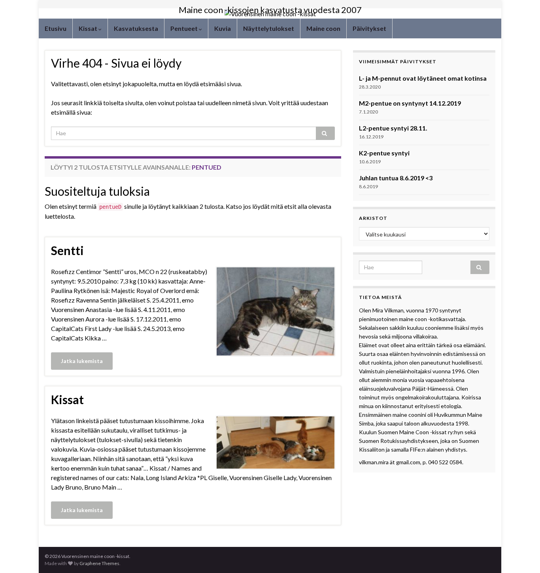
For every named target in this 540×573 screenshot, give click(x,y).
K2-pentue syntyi (384, 153)
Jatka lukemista (82, 360)
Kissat (88, 28)
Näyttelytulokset (268, 28)
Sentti (67, 250)
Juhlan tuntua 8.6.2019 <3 (395, 178)
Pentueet (184, 28)
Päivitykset (369, 28)
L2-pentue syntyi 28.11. (393, 128)
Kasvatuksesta (136, 28)
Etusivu (55, 28)
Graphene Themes (99, 563)
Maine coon (323, 28)
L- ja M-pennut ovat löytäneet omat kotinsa (423, 78)
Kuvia (222, 28)
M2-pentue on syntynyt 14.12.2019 (410, 103)
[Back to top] (522, 555)
